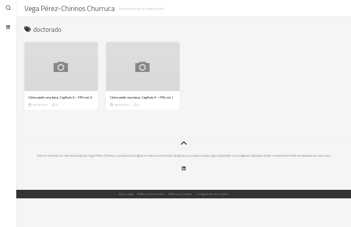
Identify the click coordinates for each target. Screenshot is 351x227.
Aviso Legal (126, 194)
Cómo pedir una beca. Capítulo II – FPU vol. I (141, 97)
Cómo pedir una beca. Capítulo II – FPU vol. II (60, 97)
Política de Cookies (180, 194)
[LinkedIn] (8, 27)
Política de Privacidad (150, 194)
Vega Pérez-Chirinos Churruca (69, 8)
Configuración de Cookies (212, 194)
